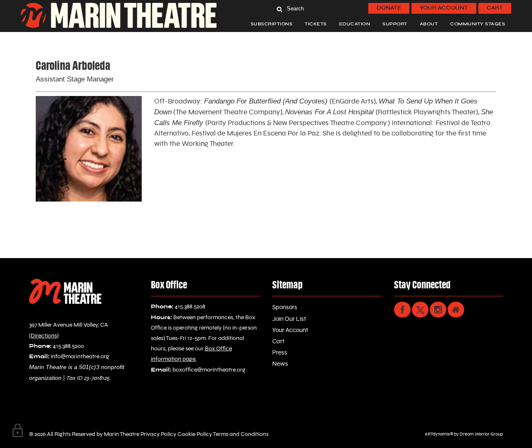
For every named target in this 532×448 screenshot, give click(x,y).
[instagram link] (438, 310)
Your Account (444, 8)
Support (394, 24)
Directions (44, 336)
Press (279, 353)
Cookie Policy (194, 434)
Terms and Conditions (240, 434)
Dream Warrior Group (481, 434)
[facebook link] (402, 310)
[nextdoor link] (456, 310)
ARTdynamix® (439, 434)
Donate (389, 8)
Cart (495, 8)
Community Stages (477, 24)
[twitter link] (420, 310)
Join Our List (289, 319)
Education (354, 24)
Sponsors (284, 307)
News (280, 364)
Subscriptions (272, 24)
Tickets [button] (316, 24)
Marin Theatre (121, 434)
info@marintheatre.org (80, 356)
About (429, 24)
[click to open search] (279, 8)
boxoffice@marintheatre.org (209, 370)
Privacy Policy (157, 434)
